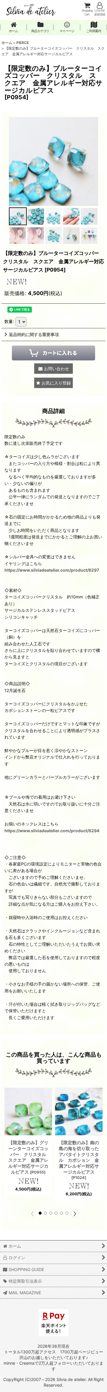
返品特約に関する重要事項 (34, 334)
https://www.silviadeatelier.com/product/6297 (51, 570)
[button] (18, 216)
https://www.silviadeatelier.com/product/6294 (52, 830)
